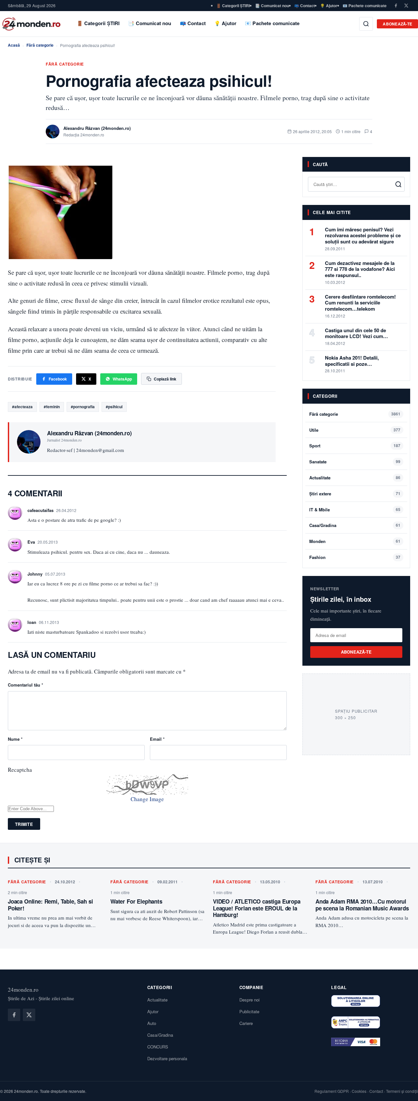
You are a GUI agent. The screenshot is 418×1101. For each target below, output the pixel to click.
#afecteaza (22, 407)
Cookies (359, 1091)
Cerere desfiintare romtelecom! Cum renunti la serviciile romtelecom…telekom (360, 303)
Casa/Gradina (322, 525)
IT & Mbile (319, 509)
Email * (157, 739)
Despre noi (249, 1000)
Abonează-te (397, 24)
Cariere (246, 1023)
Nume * (15, 739)
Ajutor (152, 1011)
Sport (314, 445)
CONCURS (157, 1047)
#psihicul (114, 407)
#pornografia (83, 407)
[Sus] (403, 1089)
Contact (376, 1091)
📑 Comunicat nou (272, 5)
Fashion (317, 557)
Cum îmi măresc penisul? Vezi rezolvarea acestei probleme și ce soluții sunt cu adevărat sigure (363, 235)
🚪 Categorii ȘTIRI (233, 5)
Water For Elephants (136, 901)
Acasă (14, 45)
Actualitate (319, 477)
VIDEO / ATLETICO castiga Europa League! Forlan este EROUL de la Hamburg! (256, 908)
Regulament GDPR (331, 1091)
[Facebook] (396, 5)
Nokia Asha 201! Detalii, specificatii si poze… (352, 360)
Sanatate (318, 461)
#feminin (52, 407)
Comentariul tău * (25, 685)
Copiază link (165, 379)
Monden (317, 541)
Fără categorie (40, 45)
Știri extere (320, 493)
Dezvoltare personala (167, 1058)
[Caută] (366, 24)
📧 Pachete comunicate (365, 5)
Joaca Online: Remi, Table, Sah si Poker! (50, 904)
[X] (406, 5)
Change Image (147, 799)
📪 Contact (304, 5)
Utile (313, 430)
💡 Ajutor (328, 5)
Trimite (24, 824)
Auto (151, 1023)
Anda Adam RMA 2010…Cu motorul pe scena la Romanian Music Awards (362, 904)
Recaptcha (20, 769)
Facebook (58, 379)
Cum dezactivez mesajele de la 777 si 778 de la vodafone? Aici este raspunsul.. (360, 269)
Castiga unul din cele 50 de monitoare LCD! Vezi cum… (356, 333)
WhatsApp (122, 379)
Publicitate (249, 1011)
